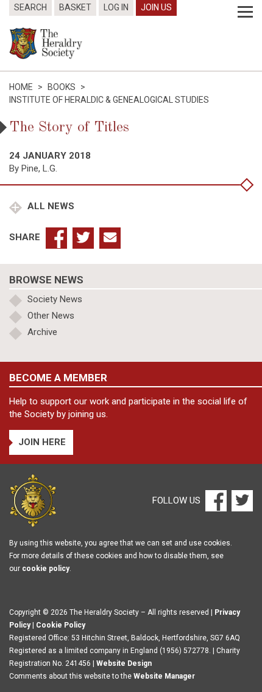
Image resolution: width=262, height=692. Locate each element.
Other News (50, 315)
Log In (116, 7)
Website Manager (164, 676)
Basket (75, 7)
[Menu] (245, 12)
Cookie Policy (60, 625)
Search (30, 7)
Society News (54, 299)
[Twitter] (240, 500)
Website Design (124, 663)
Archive (42, 332)
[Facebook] (215, 500)
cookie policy (45, 568)
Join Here (42, 442)
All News (49, 206)
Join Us (156, 7)
